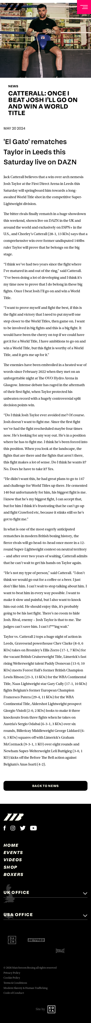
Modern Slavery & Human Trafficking (26, 988)
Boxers (13, 874)
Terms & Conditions (15, 982)
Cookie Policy (12, 977)
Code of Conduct (14, 993)
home (11, 845)
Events (13, 852)
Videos (13, 859)
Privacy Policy (12, 972)
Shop (11, 867)
